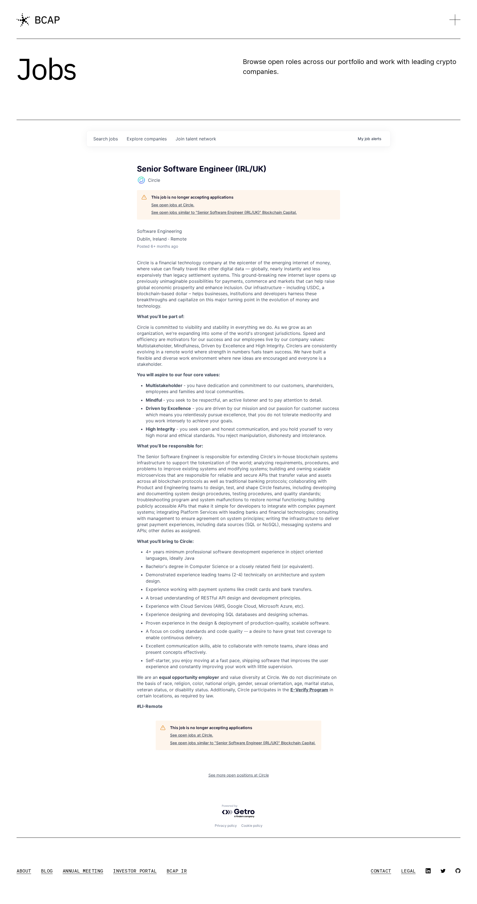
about (24, 871)
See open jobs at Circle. (172, 204)
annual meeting (83, 871)
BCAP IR (177, 871)
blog (47, 871)
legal (408, 871)
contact (381, 871)
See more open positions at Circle (238, 775)
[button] (454, 19)
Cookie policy (252, 825)
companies (147, 139)
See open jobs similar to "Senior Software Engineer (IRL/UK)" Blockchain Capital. (224, 212)
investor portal (135, 871)
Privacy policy (226, 825)
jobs (105, 139)
